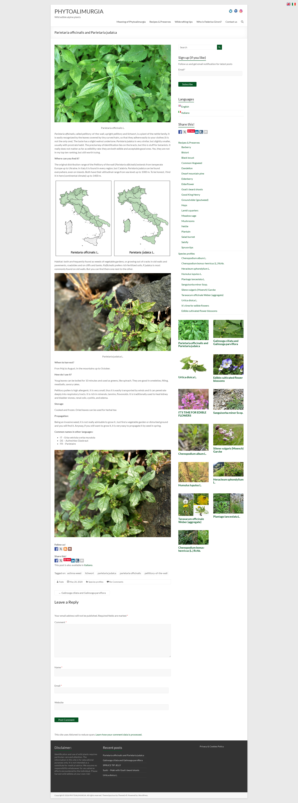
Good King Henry (190, 194)
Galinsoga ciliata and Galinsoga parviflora (82, 592)
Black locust (187, 157)
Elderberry (187, 178)
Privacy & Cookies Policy (212, 746)
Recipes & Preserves (160, 21)
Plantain (185, 231)
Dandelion (187, 168)
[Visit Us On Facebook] (235, 12)
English (185, 106)
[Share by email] (82, 560)
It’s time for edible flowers (195, 305)
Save (68, 559)
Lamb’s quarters (189, 210)
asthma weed (74, 573)
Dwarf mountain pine (192, 173)
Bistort (185, 152)
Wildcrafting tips (184, 21)
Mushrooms (187, 220)
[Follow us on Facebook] (56, 549)
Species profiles (95, 581)
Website (58, 702)
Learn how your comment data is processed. (119, 734)
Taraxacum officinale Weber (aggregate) (202, 294)
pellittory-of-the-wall (156, 573)
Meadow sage (188, 215)
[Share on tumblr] (77, 560)
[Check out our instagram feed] (70, 549)
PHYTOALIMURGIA (78, 11)
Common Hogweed (191, 162)
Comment (60, 622)
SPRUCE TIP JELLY (112, 765)
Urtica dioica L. (189, 300)
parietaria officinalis (130, 573)
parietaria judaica (107, 573)
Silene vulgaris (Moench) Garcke (198, 289)
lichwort (89, 573)
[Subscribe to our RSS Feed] (65, 549)
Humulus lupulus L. (191, 273)
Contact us (231, 21)
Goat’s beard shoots (192, 189)
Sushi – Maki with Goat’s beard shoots (121, 770)
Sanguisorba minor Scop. (194, 284)
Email (58, 685)
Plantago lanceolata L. (193, 279)
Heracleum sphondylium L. (195, 268)
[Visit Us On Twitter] (230, 12)
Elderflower (187, 184)
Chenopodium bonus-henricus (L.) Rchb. (202, 263)
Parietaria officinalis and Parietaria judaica (193, 344)
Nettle (184, 226)
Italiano (88, 565)
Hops (184, 205)
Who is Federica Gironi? (209, 21)
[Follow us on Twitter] (61, 549)
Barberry (186, 147)
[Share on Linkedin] (73, 560)
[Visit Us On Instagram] (241, 12)
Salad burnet (188, 236)
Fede (61, 581)
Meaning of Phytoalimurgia (131, 21)
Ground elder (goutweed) (194, 199)
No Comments (116, 581)
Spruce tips (187, 247)
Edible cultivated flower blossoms (199, 310)
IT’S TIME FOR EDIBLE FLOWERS (192, 414)
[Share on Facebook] (56, 560)
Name (58, 667)
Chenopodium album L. (193, 258)
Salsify (184, 242)
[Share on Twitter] (61, 560)
